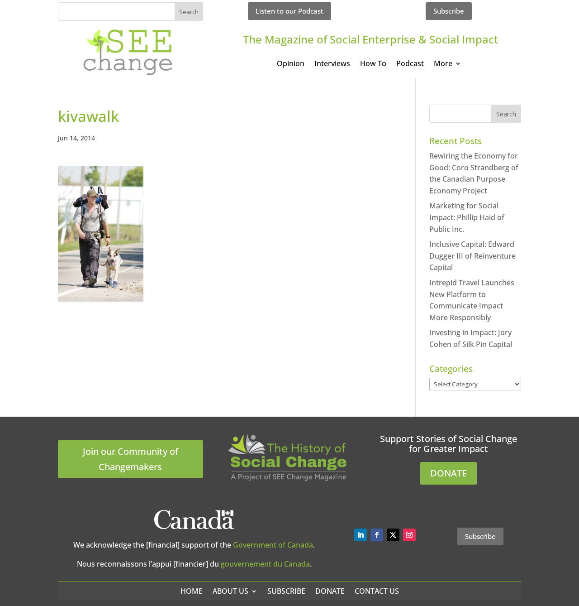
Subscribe (448, 10)
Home (191, 591)
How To (373, 64)
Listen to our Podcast (289, 10)
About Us (230, 591)
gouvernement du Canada (265, 564)
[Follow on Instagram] (409, 535)
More (443, 64)
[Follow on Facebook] (376, 535)
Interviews (332, 64)
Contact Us (377, 591)
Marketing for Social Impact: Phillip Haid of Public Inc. (466, 217)
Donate (330, 591)
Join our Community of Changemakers (130, 459)
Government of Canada (273, 545)
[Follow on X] (393, 535)
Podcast (410, 64)
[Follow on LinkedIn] (360, 535)
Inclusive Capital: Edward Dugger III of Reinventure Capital (472, 255)
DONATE (448, 473)
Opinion (290, 64)
